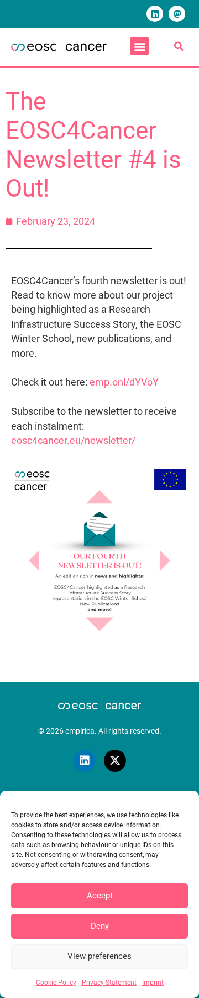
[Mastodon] (177, 14)
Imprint (153, 982)
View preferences (99, 956)
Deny (100, 926)
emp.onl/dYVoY (124, 382)
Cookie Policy (56, 982)
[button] (139, 46)
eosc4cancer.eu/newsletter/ (73, 440)
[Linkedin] (154, 14)
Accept (100, 896)
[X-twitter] (115, 761)
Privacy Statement (109, 982)
